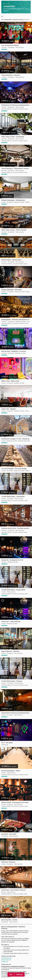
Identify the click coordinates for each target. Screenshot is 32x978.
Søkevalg (19, 974)
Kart (11, 974)
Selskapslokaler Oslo (6, 958)
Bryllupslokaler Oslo (6, 960)
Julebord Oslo (4, 961)
